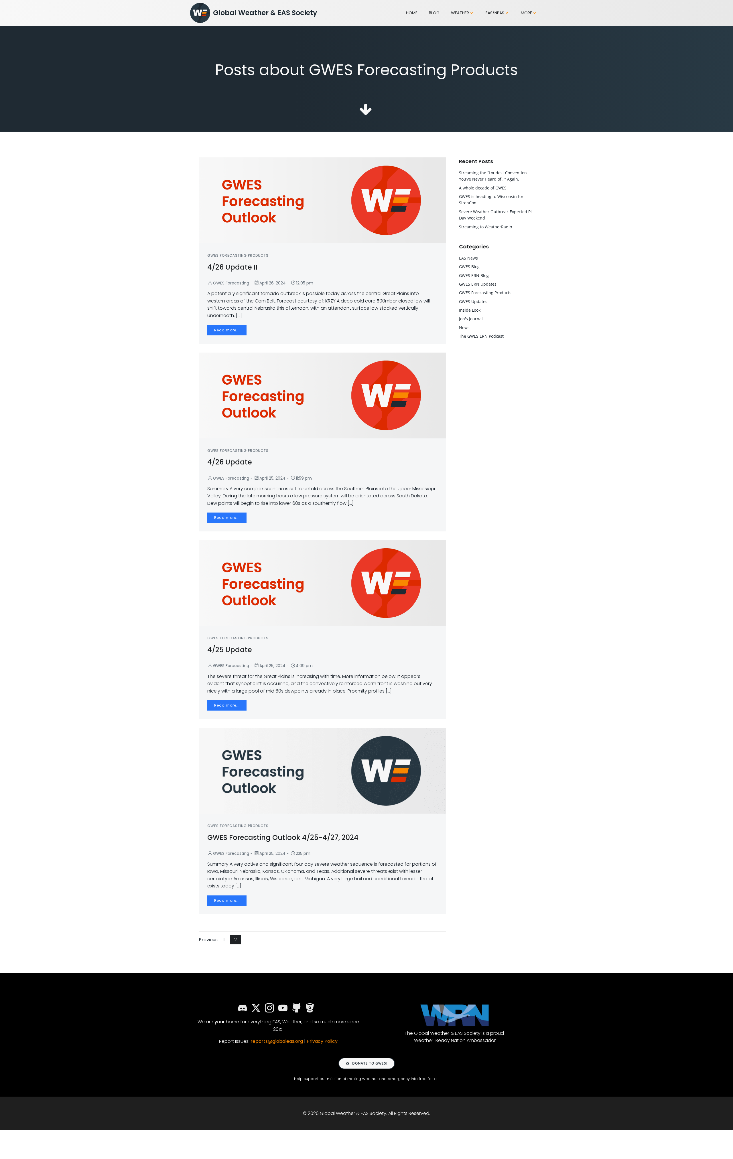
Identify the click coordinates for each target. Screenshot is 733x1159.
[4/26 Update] (322, 395)
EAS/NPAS (495, 13)
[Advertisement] (499, 454)
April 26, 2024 (272, 283)
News (464, 327)
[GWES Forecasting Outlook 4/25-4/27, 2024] (322, 770)
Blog (434, 13)
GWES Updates (473, 301)
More (526, 13)
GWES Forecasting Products (238, 255)
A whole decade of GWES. (483, 188)
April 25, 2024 (272, 478)
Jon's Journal (471, 318)
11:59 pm (304, 478)
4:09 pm (304, 665)
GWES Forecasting (231, 283)
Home (411, 13)
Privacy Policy (322, 1041)
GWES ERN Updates (477, 284)
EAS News (468, 258)
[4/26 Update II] (322, 200)
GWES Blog (469, 266)
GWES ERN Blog (474, 275)
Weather (460, 13)
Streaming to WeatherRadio (485, 227)
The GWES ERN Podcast (481, 336)
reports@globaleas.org (277, 1041)
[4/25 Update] (322, 583)
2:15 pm (303, 853)
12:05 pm (304, 283)
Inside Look (469, 310)
